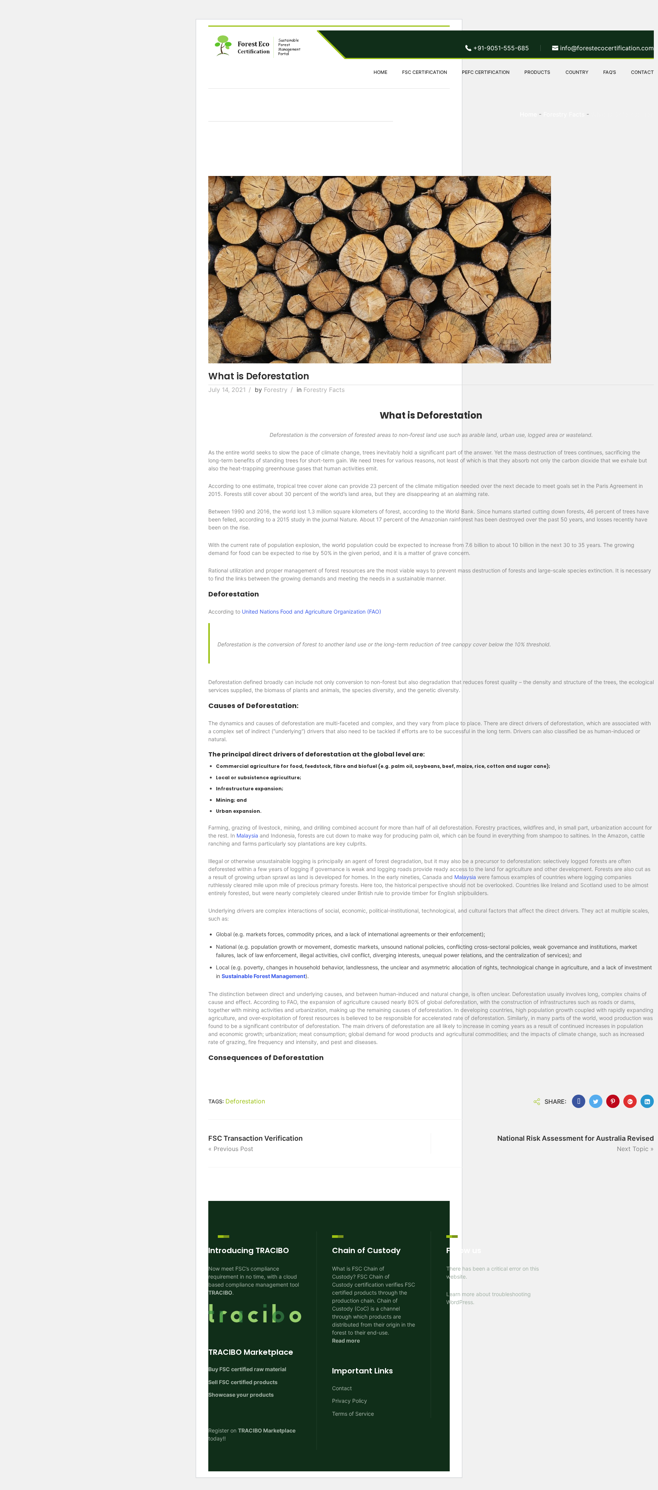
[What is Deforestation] (578, 1101)
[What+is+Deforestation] (595, 1101)
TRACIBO (220, 1292)
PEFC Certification (485, 72)
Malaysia (247, 835)
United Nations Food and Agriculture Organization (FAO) (311, 611)
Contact (642, 72)
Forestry (275, 389)
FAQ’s (609, 72)
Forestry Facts (324, 389)
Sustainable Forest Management (263, 976)
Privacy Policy (349, 1400)
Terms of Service (353, 1413)
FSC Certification (424, 72)
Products (537, 72)
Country (576, 72)
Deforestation (245, 1101)
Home (380, 72)
